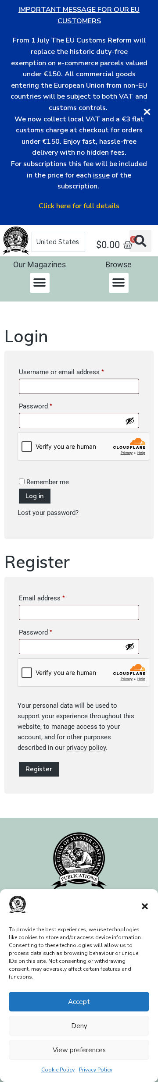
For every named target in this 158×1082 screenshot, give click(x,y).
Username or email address (74, 370)
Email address (54, 597)
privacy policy (86, 748)
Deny (79, 1026)
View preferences (79, 1050)
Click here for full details (79, 206)
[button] (144, 906)
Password (48, 405)
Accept (79, 1001)
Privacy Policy (95, 1069)
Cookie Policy (58, 1069)
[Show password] (130, 421)
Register (38, 769)
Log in (34, 496)
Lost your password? (48, 513)
